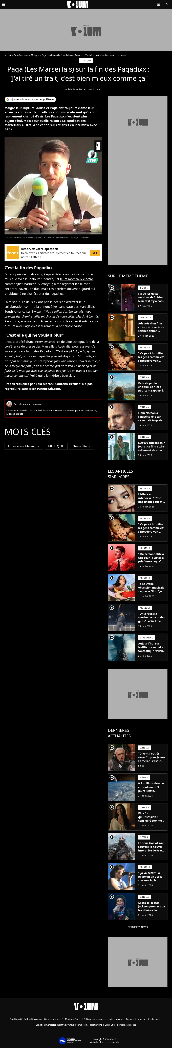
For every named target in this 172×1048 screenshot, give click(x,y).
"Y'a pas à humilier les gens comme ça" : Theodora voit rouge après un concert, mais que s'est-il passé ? (151, 362)
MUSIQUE (56, 446)
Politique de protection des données (143, 1019)
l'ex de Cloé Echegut (70, 342)
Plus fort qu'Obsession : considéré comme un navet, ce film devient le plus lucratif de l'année (150, 822)
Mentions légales (73, 1019)
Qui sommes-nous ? (53, 1019)
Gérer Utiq (110, 1024)
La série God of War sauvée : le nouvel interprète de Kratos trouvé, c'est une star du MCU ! (151, 850)
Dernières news (21, 55)
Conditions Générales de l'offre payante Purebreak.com (62, 1024)
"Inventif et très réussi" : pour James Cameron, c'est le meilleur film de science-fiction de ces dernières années (151, 765)
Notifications (96, 1024)
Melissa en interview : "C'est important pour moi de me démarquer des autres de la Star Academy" (151, 503)
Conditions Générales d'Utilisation (25, 1019)
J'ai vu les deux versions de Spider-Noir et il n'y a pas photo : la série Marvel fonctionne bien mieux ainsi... (150, 303)
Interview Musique (24, 446)
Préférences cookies (126, 1024)
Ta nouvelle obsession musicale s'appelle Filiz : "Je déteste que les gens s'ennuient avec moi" (151, 593)
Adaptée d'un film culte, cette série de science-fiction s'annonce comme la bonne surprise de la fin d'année (152, 333)
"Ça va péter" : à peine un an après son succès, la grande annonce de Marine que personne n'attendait (151, 884)
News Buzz (82, 446)
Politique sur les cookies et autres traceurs (103, 1019)
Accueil (8, 55)
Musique (35, 55)
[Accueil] (80, 4)
